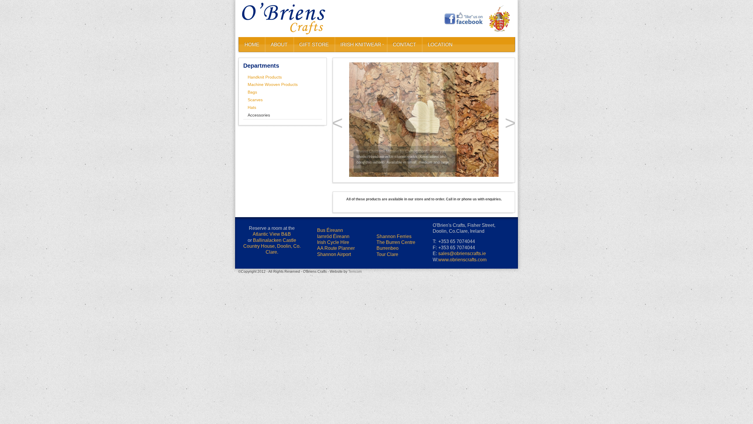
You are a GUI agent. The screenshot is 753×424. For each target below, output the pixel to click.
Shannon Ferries (394, 325)
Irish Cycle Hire (333, 331)
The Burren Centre (395, 331)
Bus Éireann (330, 319)
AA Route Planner (336, 337)
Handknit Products (265, 77)
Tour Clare (387, 343)
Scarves (255, 99)
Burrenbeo (387, 337)
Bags (252, 92)
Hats (252, 107)
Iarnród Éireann (333, 325)
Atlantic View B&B (272, 323)
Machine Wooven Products (273, 84)
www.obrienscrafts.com (462, 349)
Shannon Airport (334, 343)
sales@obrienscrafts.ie (462, 342)
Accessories (259, 115)
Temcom (355, 361)
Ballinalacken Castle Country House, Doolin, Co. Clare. (272, 335)
